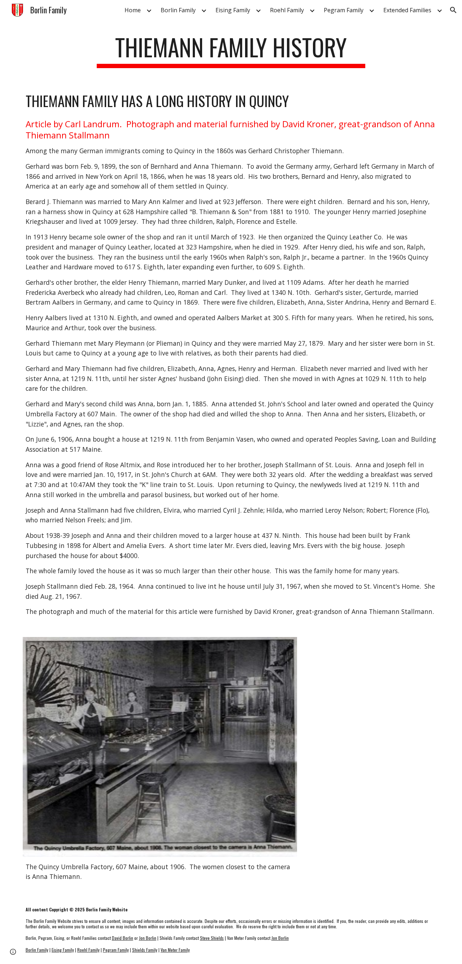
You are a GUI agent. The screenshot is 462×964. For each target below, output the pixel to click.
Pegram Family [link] (343, 10)
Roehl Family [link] (287, 10)
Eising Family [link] (232, 10)
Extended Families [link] (407, 10)
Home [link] (133, 10)
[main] (231, 50)
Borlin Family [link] (178, 10)
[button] (453, 10)
